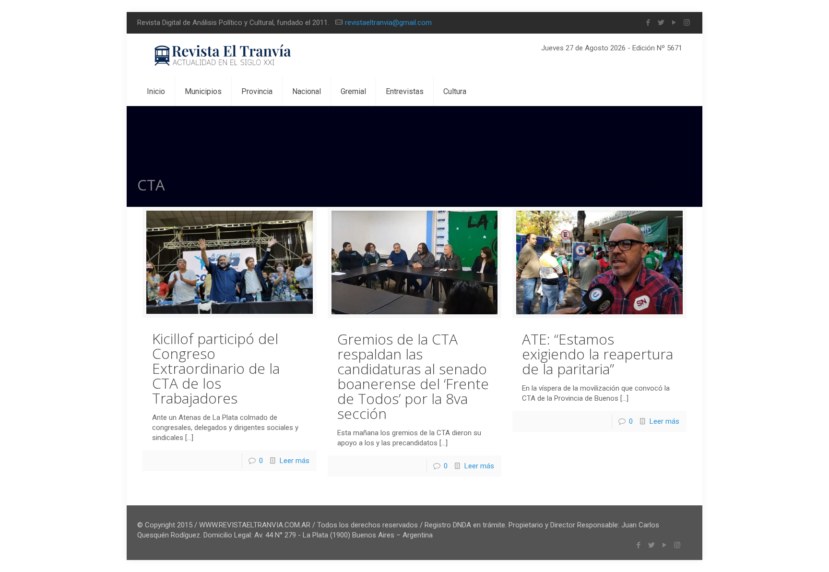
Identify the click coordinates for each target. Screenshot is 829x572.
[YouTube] (674, 22)
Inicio (612, 183)
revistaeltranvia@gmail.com (388, 22)
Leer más (294, 460)
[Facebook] (648, 22)
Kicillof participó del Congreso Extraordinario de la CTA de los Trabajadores (216, 368)
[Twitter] (661, 22)
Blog (650, 183)
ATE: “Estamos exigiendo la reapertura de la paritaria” (597, 354)
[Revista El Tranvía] (223, 55)
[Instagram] (687, 22)
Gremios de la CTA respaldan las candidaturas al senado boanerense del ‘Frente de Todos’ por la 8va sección (413, 376)
